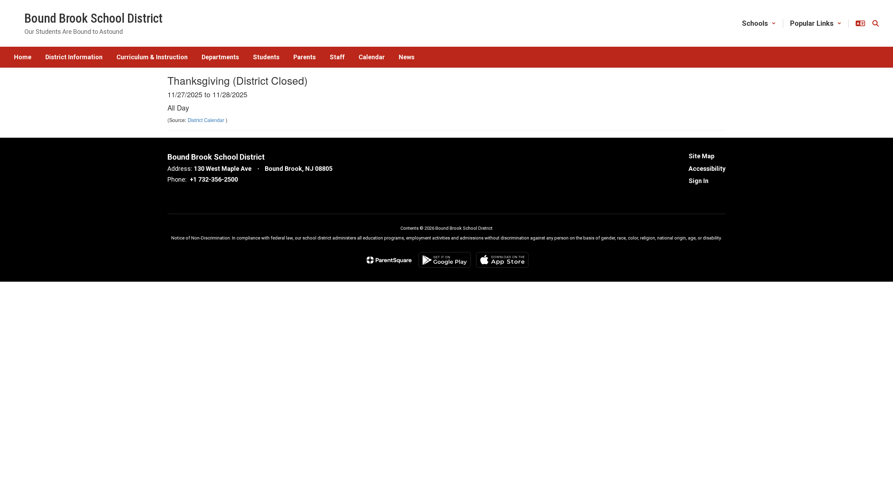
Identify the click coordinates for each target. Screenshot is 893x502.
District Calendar (207, 119)
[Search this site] (875, 23)
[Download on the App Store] (502, 260)
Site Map (701, 156)
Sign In (698, 180)
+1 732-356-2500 (214, 179)
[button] (759, 23)
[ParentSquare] (389, 260)
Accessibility (707, 168)
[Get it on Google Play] (445, 260)
